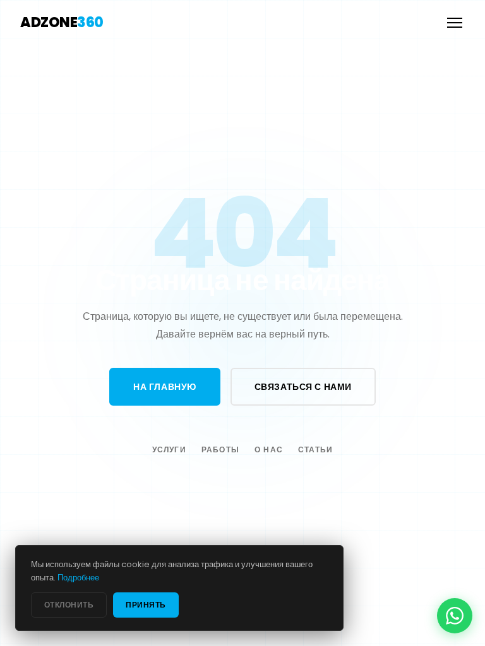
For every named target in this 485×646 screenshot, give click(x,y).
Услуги (169, 449)
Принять (145, 604)
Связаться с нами (303, 386)
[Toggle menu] (455, 22)
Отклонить (68, 604)
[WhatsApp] (454, 615)
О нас (268, 449)
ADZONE (62, 22)
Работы (220, 449)
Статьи (315, 449)
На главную (164, 386)
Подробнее (78, 578)
